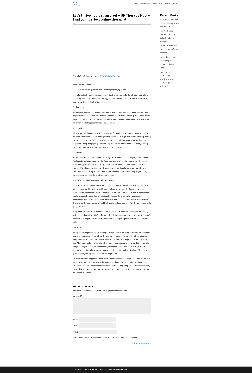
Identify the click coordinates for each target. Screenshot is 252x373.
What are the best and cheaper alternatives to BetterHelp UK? (169, 23)
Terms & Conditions (120, 370)
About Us (167, 4)
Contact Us (175, 4)
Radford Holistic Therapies (110, 76)
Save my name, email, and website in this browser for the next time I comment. (106, 338)
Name (76, 319)
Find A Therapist (145, 4)
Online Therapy (157, 4)
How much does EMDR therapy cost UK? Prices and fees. (169, 49)
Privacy (110, 370)
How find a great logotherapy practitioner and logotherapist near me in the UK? (169, 79)
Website (76, 332)
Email (76, 326)
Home (136, 4)
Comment (77, 296)
